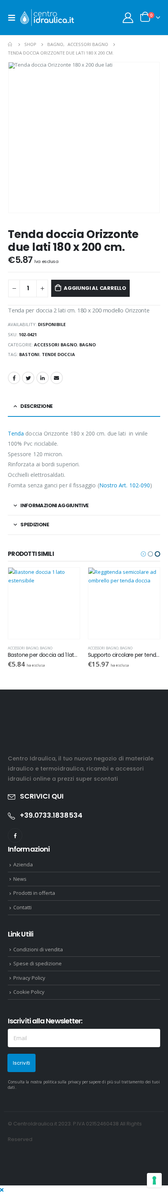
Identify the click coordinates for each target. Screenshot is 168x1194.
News (20, 878)
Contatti (22, 907)
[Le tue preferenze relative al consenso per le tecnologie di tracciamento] (154, 1180)
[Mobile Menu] (14, 17)
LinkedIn (42, 378)
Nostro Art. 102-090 (124, 485)
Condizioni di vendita (38, 949)
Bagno (87, 344)
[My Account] (128, 17)
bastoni (29, 354)
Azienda (23, 864)
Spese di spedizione (37, 963)
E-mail (56, 378)
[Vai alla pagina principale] (10, 44)
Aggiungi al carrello (95, 288)
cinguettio (28, 378)
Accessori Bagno (55, 344)
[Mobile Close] (2, 1189)
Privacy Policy (29, 977)
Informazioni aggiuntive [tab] (54, 505)
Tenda (16, 433)
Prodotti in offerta (34, 892)
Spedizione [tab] (34, 524)
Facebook (14, 378)
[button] (143, 554)
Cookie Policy (29, 991)
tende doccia (58, 354)
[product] (44, 603)
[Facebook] (15, 835)
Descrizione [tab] (36, 406)
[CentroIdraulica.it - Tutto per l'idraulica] (47, 17)
